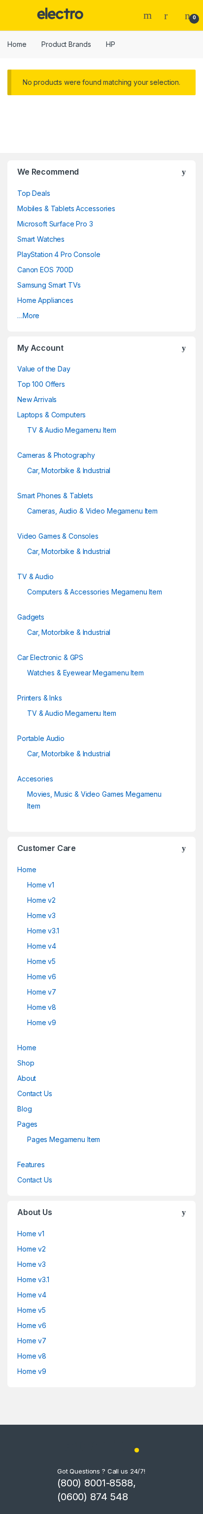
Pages (27, 1124)
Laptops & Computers (51, 414)
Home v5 (41, 961)
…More (28, 315)
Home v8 (41, 1007)
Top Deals (33, 193)
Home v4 (41, 946)
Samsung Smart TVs (49, 285)
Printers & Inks (39, 698)
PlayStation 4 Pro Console (59, 254)
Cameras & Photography (56, 455)
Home (16, 44)
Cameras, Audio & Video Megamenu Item (92, 511)
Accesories (35, 779)
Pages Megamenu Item (63, 1139)
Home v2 (41, 900)
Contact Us (34, 1093)
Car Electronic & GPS (50, 657)
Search (148, 15)
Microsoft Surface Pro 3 (55, 224)
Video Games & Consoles (58, 536)
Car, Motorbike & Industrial (68, 470)
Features (31, 1164)
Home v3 (41, 915)
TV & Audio (35, 576)
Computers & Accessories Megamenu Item (94, 592)
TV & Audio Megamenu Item (71, 430)
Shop (25, 1063)
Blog (24, 1109)
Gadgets (30, 617)
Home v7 (41, 992)
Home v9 (41, 1022)
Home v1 (40, 885)
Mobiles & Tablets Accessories (66, 208)
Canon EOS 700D (45, 269)
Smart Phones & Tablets (55, 495)
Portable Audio (41, 738)
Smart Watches (41, 239)
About (26, 1078)
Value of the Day (43, 369)
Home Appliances (45, 300)
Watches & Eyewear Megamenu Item (85, 672)
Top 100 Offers (41, 384)
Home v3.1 (43, 930)
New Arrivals (37, 399)
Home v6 (41, 976)
